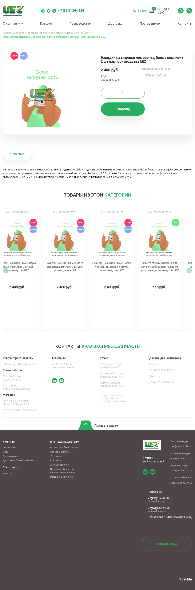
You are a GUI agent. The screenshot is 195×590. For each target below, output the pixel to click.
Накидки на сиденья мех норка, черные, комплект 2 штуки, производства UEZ (121, 268)
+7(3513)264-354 (158, 517)
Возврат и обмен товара (64, 447)
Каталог (46, 23)
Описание (17, 154)
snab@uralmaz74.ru (112, 398)
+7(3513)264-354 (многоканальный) (63, 366)
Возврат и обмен (156, 74)
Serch (181, 11)
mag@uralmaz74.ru (111, 376)
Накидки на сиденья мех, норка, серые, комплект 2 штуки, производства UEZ (26, 268)
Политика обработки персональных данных (62, 471)
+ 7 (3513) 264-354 (70, 10)
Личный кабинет (59, 465)
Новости (7, 473)
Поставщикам (150, 23)
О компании (12, 23)
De (144, 10)
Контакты (185, 23)
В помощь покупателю (64, 441)
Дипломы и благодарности (18, 460)
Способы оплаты (60, 452)
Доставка (115, 23)
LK (189, 11)
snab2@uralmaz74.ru (113, 401)
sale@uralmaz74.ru (111, 367)
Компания (9, 441)
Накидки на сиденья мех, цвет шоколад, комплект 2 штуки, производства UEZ (74, 268)
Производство (80, 23)
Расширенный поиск (61, 477)
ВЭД (5, 452)
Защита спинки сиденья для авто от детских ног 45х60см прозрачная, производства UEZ (169, 268)
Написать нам (166, 543)
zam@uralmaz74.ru (111, 385)
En (139, 10)
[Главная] (18, 10)
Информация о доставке (155, 68)
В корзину (123, 109)
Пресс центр (10, 467)
